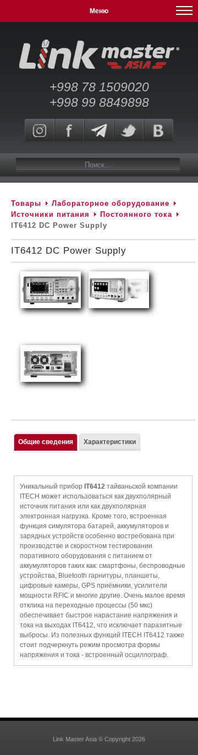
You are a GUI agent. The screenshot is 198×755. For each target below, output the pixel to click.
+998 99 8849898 (99, 102)
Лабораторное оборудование (110, 203)
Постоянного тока (136, 214)
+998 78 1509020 (99, 87)
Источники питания (50, 214)
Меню (99, 11)
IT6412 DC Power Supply (69, 250)
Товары (26, 203)
